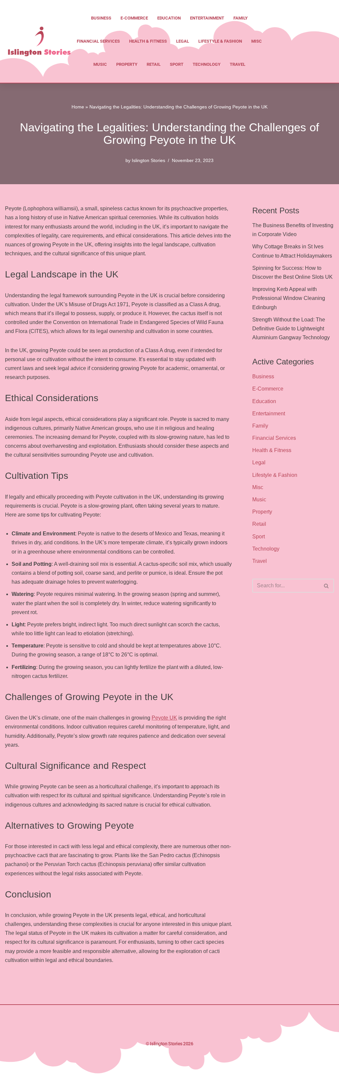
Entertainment (207, 18)
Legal (182, 41)
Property (126, 64)
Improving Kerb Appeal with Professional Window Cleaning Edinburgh (288, 298)
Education (169, 18)
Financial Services (98, 41)
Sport (176, 64)
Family (240, 18)
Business (101, 18)
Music (100, 64)
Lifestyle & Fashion (220, 41)
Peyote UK (164, 718)
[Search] (326, 586)
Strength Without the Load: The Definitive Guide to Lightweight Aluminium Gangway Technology (291, 328)
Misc (256, 41)
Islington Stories (148, 160)
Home (78, 106)
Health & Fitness (148, 41)
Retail (154, 64)
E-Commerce (134, 18)
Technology (206, 64)
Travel (237, 64)
